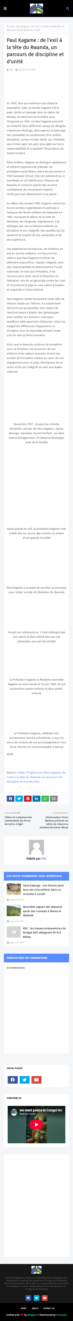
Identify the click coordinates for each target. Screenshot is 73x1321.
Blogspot (33, 1314)
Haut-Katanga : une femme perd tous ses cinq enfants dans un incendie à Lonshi (43, 890)
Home (23, 1308)
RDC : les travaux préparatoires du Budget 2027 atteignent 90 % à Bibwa (44, 933)
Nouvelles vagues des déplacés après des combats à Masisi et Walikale (42, 911)
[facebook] (13, 1080)
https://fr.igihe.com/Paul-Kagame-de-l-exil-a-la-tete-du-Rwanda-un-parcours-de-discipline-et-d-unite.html (36, 777)
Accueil (10, 26)
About (35, 1308)
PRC (11, 69)
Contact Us (48, 1308)
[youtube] (36, 1080)
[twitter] (25, 1080)
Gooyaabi (61, 1314)
